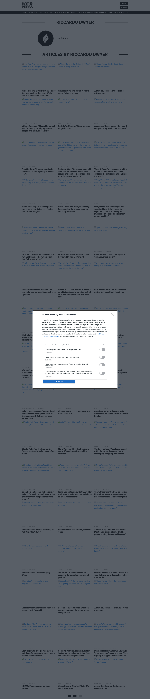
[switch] (102, 349)
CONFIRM (59, 381)
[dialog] (75, 349)
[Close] (113, 315)
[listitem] (75, 345)
